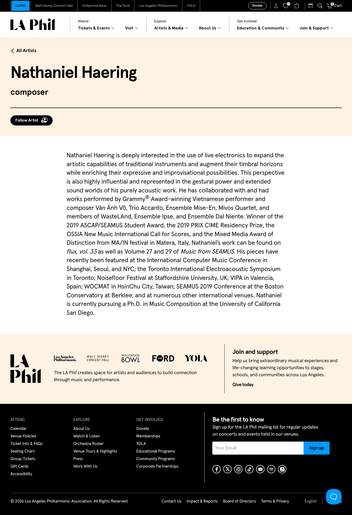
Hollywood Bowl (94, 6)
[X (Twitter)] (227, 469)
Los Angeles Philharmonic (158, 6)
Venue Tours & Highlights (95, 451)
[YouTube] (260, 469)
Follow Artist (26, 120)
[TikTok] (249, 469)
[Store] (297, 6)
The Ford (122, 6)
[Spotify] (271, 469)
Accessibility (21, 474)
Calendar (18, 429)
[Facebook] (216, 469)
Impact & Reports (202, 501)
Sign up (316, 448)
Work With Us (85, 466)
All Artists (26, 50)
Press (78, 459)
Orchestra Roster (88, 444)
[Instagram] (238, 469)
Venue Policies (23, 436)
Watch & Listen (86, 436)
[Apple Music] (282, 469)
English (311, 501)
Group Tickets (22, 459)
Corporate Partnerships (157, 466)
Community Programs (155, 459)
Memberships (148, 436)
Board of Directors (239, 501)
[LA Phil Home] (32, 24)
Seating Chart (22, 451)
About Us (81, 429)
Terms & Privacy (275, 501)
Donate (257, 5)
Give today (243, 384)
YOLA (191, 6)
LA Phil (20, 6)
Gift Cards (19, 466)
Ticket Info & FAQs (26, 444)
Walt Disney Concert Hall (54, 6)
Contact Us (171, 501)
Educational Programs (155, 451)
